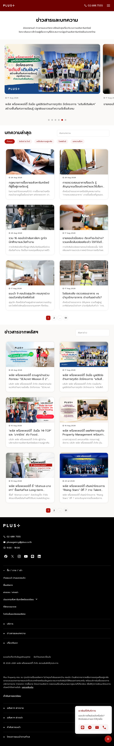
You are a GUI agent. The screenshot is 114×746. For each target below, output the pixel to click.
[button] (49, 120)
